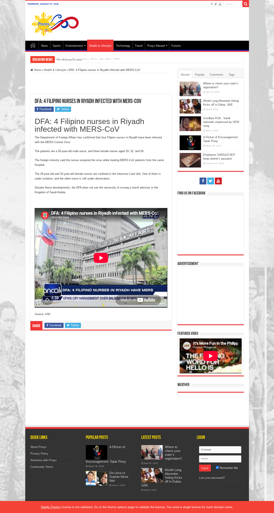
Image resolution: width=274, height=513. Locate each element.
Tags (232, 74)
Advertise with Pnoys (43, 460)
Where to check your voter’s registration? (173, 452)
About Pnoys (38, 447)
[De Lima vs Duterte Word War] (96, 478)
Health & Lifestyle (100, 45)
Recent (185, 74)
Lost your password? (212, 477)
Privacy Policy (39, 453)
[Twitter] (215, 4)
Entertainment (74, 45)
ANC (48, 314)
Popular (199, 74)
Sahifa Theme (50, 507)
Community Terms (41, 466)
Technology (123, 45)
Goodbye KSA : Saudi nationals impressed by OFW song (221, 122)
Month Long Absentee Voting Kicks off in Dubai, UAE (88, 59)
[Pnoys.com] (57, 23)
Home (33, 45)
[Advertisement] (168, 21)
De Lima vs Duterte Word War (118, 476)
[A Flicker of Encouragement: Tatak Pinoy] (96, 452)
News (44, 45)
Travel (139, 45)
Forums (176, 45)
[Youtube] (220, 4)
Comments (216, 74)
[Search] (246, 4)
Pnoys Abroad (156, 45)
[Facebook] (211, 4)
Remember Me (228, 468)
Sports (57, 45)
